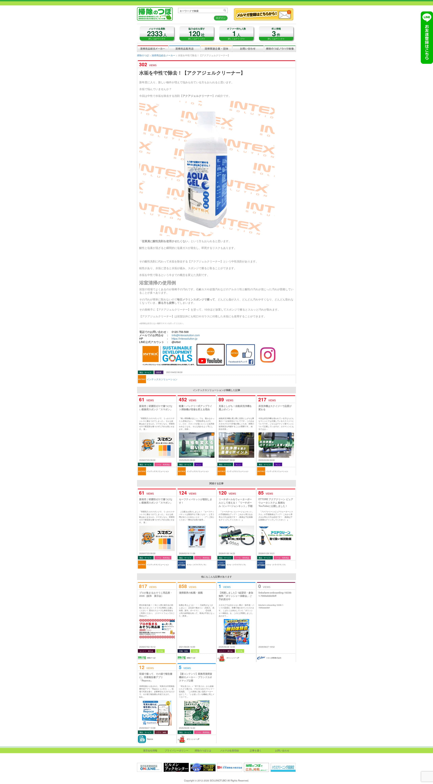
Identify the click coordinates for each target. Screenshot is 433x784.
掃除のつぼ (143, 55)
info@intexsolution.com (186, 335)
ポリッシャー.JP (232, 658)
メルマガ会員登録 (229, 750)
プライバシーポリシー (176, 750)
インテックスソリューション (162, 379)
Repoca (150, 739)
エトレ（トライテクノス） (197, 564)
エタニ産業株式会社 (273, 658)
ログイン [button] (220, 17)
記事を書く (256, 750)
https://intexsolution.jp (184, 338)
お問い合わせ (248, 48)
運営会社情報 (150, 750)
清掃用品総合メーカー (153, 48)
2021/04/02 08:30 (174, 372)
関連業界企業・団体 (216, 48)
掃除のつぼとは (203, 750)
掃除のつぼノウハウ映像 (280, 48)
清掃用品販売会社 (184, 48)
